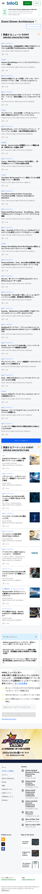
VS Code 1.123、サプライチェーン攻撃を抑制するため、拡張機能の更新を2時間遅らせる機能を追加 (20, 651)
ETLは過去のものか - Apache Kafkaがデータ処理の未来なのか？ (13, 613)
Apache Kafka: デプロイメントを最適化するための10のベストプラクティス (14, 593)
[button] (19, 714)
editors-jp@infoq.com (28, 879)
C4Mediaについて (7, 796)
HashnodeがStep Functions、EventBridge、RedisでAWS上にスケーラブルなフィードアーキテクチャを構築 (20, 214)
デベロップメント (7, 569)
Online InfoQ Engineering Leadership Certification (30, 793)
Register (27, 3)
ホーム (4, 767)
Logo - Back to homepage (12, 3)
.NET (3, 455)
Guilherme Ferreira (9, 463)
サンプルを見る (21, 683)
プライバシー (5, 890)
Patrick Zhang (6, 299)
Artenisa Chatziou (7, 101)
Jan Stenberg (7, 558)
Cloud (3, 59)
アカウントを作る (7, 771)
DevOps (3, 142)
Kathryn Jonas (7, 578)
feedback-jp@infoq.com (8, 879)
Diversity (5, 800)
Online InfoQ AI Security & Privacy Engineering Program (32, 773)
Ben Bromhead (7, 598)
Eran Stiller (5, 83)
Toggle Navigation (3, 3)
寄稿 (3, 786)
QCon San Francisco (29, 813)
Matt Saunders (6, 150)
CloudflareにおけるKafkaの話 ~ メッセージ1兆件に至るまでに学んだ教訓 (13, 498)
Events (4, 782)
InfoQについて (6, 793)
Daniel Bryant (18, 558)
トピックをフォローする (33, 26)
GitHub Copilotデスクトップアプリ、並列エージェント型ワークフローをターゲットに (19, 643)
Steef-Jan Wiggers (8, 67)
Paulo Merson (7, 539)
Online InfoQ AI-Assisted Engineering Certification (31, 803)
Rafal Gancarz (6, 134)
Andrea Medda (16, 503)
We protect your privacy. (9, 719)
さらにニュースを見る (20, 440)
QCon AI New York (32, 819)
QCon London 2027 (32, 825)
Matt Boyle (6, 503)
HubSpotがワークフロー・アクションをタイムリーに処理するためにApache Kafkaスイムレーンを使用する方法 (20, 329)
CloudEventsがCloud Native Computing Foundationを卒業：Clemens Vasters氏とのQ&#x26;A (17, 196)
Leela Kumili (5, 51)
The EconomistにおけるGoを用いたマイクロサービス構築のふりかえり (14, 574)
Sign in (37, 3)
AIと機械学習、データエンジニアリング (13, 588)
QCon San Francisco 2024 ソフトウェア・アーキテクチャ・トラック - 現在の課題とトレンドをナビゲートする (20, 97)
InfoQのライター (7, 789)
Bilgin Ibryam (7, 521)
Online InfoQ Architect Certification (30, 783)
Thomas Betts (20, 556)
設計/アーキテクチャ (7, 43)
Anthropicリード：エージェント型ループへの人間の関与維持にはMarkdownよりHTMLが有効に (20, 660)
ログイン (5, 775)
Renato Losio (6, 182)
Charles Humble (8, 556)
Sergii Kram (6, 483)
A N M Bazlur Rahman (8, 366)
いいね (6, 54)
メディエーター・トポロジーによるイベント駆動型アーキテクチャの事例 (14, 478)
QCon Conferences (8, 778)
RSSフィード (36, 20)
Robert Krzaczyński (8, 117)
